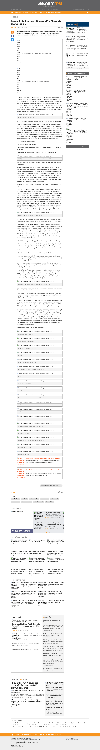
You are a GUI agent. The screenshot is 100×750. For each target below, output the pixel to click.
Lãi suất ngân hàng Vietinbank (50, 726)
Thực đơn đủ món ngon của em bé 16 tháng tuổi (37, 552)
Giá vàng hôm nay (17, 722)
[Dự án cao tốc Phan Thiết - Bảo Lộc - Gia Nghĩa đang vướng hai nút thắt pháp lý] (27, 620)
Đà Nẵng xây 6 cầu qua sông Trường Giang (22, 649)
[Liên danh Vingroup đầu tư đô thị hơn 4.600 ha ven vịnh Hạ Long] (69, 82)
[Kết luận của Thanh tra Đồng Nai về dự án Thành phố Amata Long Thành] (16, 637)
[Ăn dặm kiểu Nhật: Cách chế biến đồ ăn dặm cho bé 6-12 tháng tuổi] (21, 466)
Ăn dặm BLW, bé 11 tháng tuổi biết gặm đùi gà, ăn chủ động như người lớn (19, 571)
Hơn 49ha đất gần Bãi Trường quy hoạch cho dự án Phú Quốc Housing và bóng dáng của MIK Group (80, 130)
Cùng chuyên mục (18, 580)
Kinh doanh (58, 12)
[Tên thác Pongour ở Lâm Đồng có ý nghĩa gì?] (43, 603)
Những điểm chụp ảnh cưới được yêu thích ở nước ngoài (55, 593)
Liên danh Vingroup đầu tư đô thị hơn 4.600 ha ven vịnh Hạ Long (81, 78)
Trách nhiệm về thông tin (16, 748)
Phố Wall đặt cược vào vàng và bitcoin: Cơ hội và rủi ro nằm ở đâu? (82, 46)
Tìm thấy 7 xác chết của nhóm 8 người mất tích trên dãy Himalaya (28, 593)
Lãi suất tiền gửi (57, 724)
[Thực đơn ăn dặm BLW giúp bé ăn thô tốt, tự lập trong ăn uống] (19, 543)
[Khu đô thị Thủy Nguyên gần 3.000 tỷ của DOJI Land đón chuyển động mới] (27, 691)
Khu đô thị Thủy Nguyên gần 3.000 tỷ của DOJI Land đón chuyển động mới (24, 685)
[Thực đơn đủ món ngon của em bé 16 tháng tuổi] (37, 541)
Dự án (32, 12)
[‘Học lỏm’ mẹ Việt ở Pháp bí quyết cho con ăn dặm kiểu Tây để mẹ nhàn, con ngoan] (38, 516)
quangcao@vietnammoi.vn (74, 741)
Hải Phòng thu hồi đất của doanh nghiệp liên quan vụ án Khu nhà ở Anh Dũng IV (53, 641)
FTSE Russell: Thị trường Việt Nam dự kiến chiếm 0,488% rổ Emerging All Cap (82, 30)
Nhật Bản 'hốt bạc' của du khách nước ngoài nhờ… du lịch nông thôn (29, 584)
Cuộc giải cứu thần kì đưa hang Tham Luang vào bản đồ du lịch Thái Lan (29, 602)
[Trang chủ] (12, 12)
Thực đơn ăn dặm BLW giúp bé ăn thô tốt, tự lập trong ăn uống (19, 553)
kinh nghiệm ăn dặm (26, 502)
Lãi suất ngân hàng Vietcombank (68, 726)
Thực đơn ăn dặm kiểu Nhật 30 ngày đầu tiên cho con (36, 53)
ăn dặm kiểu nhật (54, 499)
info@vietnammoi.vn (18, 746)
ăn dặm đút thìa (49, 502)
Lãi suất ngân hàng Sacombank (20, 726)
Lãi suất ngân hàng (36, 724)
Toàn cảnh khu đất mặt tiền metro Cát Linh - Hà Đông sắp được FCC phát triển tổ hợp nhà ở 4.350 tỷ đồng (53, 626)
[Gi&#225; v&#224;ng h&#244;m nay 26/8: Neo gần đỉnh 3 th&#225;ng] (71, 56)
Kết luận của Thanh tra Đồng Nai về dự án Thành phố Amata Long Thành (33, 635)
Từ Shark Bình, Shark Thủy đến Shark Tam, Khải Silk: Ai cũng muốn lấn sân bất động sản (81, 105)
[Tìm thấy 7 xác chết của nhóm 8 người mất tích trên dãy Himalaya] (15, 594)
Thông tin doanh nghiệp (76, 73)
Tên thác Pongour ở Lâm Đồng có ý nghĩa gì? (56, 601)
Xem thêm (85, 146)
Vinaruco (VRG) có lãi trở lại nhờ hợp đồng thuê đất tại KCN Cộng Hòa (81, 91)
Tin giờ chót (17, 617)
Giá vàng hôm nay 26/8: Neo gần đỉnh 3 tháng (82, 54)
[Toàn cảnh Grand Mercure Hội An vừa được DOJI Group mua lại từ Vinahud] (15, 703)
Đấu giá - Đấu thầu (48, 12)
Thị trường (25, 12)
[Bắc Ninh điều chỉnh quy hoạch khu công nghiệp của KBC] (69, 122)
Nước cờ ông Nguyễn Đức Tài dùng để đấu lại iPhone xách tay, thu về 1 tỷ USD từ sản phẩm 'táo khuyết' (82, 65)
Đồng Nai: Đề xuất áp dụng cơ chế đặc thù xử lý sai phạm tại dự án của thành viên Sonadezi (53, 661)
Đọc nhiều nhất (49, 617)
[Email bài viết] (61, 28)
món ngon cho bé (15, 502)
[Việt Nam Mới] (50, 4)
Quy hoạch (18, 12)
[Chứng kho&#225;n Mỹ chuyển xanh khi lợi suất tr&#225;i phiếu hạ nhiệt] (71, 39)
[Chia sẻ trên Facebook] (12, 36)
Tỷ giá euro (66, 722)
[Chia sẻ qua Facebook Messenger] (12, 39)
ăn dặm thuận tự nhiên (38, 502)
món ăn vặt (24, 499)
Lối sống (15, 17)
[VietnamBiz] (72, 24)
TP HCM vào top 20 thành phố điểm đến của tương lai (56, 584)
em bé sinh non (44, 499)
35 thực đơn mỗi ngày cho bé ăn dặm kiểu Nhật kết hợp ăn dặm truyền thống (53, 524)
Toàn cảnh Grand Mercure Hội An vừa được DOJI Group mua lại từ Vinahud (31, 700)
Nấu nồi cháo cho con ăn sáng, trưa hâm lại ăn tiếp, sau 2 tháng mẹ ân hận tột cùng (36, 572)
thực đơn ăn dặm (15, 499)
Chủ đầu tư (38, 12)
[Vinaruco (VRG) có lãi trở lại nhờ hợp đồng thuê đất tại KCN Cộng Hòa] (69, 95)
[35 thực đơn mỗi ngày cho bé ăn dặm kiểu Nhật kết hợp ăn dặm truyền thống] (38, 525)
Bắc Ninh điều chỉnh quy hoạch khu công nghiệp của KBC (81, 120)
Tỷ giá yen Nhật (81, 722)
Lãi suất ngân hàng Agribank (69, 724)
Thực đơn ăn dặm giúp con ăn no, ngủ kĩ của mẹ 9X (35, 81)
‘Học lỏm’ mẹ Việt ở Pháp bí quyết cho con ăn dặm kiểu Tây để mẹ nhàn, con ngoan (53, 514)
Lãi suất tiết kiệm (47, 724)
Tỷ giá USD (73, 722)
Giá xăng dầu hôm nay (37, 722)
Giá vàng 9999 (26, 722)
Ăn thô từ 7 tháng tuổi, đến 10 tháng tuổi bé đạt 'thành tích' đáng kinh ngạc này (55, 571)
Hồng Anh (13, 27)
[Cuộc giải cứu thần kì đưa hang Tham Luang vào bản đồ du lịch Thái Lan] (15, 603)
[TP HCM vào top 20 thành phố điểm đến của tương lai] (43, 585)
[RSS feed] (20, 9)
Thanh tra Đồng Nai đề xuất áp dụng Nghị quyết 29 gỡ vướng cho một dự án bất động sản (53, 648)
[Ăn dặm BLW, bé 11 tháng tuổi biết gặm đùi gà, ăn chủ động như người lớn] (19, 561)
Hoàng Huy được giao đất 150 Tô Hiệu (54, 708)
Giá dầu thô (47, 722)
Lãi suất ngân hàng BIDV (36, 726)
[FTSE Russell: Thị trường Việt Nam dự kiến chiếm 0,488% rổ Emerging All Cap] (71, 30)
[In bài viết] (59, 28)
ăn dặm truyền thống (34, 499)
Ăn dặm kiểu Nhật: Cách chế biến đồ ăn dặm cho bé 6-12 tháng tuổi (43, 458)
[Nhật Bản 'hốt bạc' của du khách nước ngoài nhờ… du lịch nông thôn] (15, 585)
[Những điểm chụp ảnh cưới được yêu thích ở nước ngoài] (43, 594)
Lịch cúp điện (27, 724)
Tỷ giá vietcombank (17, 724)
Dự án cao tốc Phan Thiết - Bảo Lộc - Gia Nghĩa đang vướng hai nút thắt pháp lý (26, 626)
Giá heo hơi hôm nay (57, 722)
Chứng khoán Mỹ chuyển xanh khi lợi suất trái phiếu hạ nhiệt (82, 38)
